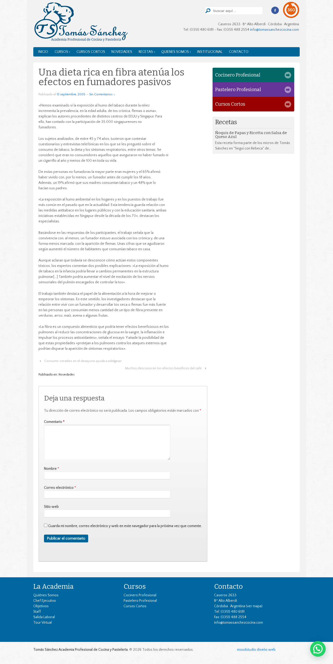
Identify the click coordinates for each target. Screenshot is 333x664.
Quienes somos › (176, 52)
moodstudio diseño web (256, 650)
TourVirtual (291, 10)
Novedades (121, 52)
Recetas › (147, 52)
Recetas (226, 122)
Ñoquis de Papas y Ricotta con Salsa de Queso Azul (251, 134)
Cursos (135, 586)
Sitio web (51, 507)
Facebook (275, 10)
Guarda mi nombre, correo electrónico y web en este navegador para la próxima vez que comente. (125, 526)
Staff (37, 612)
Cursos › (62, 52)
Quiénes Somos (46, 595)
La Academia (53, 586)
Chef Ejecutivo (44, 601)
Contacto (238, 52)
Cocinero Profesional (237, 75)
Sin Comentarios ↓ (102, 94)
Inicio (43, 52)
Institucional (209, 52)
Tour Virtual (42, 623)
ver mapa (254, 606)
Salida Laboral (44, 617)
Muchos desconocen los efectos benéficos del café (163, 368)
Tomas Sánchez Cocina (80, 23)
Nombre (50, 469)
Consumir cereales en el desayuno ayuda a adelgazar (83, 361)
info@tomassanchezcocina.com (274, 30)
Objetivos (41, 606)
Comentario (54, 422)
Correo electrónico (59, 488)
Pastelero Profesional (238, 89)
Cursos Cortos (90, 52)
